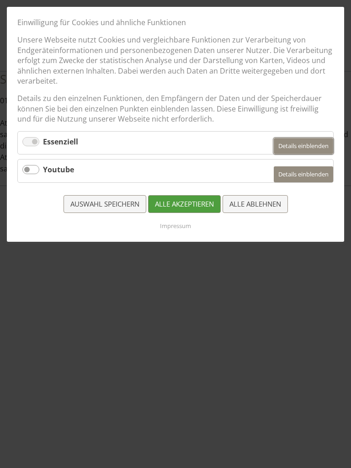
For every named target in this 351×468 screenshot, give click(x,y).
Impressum (175, 226)
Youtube (58, 170)
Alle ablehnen (255, 203)
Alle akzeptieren (184, 203)
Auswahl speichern (104, 203)
